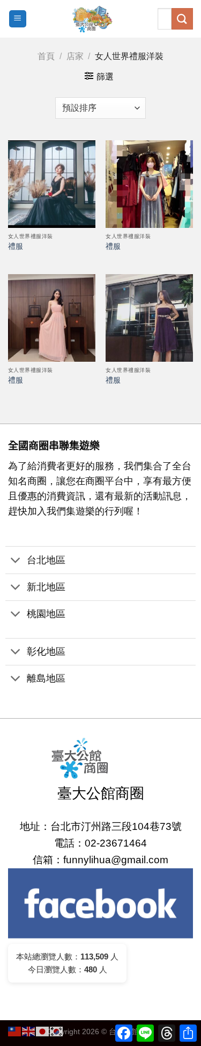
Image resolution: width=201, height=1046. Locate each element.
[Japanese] (43, 1030)
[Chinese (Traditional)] (15, 1030)
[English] (29, 1030)
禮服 (15, 246)
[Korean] (57, 1030)
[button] (100, 827)
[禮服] (51, 184)
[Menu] (17, 19)
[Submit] (182, 18)
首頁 (46, 56)
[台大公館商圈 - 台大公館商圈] (92, 19)
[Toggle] (15, 560)
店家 (75, 56)
